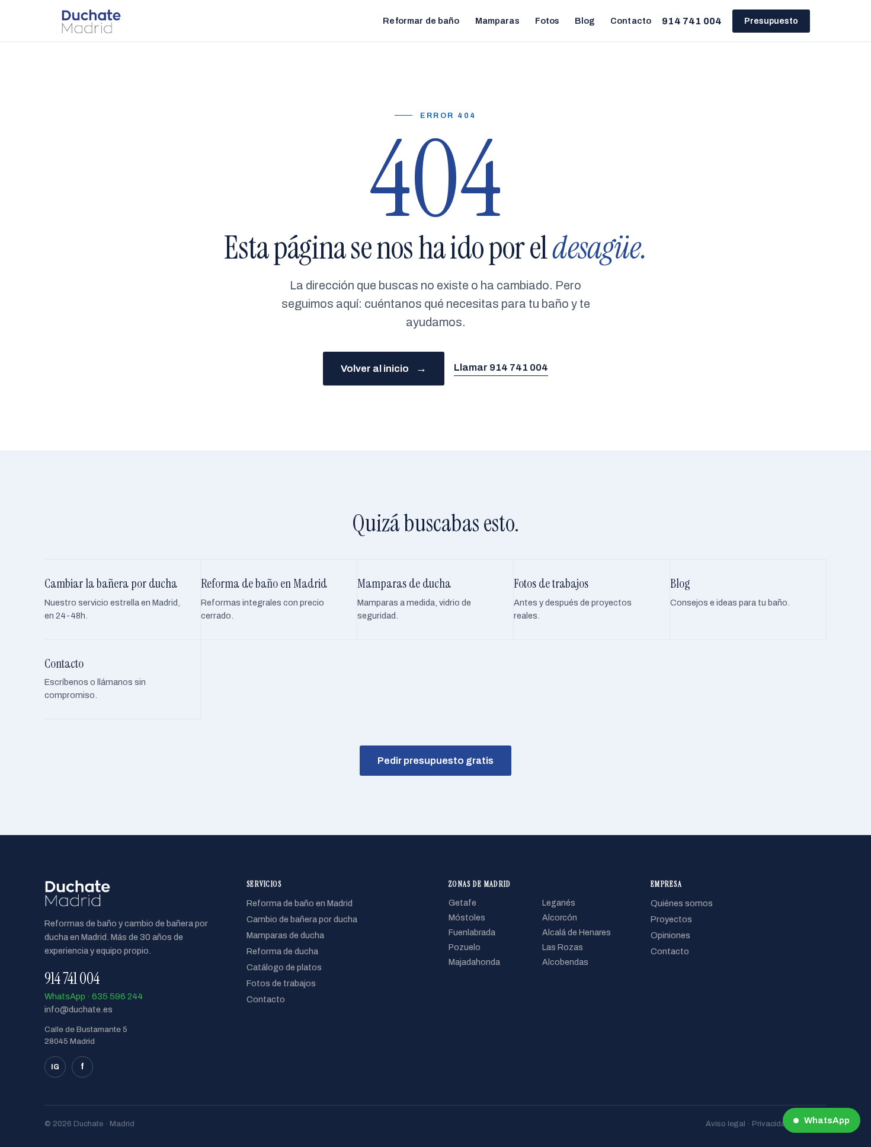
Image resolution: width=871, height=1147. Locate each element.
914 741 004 (692, 21)
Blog (585, 21)
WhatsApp (827, 1120)
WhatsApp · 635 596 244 (93, 996)
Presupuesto (771, 21)
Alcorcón (559, 917)
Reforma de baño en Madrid (299, 903)
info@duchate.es (78, 1009)
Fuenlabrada (472, 932)
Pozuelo (465, 947)
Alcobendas (565, 962)
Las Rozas (562, 947)
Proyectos (671, 919)
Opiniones (670, 935)
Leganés (558, 903)
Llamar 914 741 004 (501, 367)
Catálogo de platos (284, 967)
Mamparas (497, 21)
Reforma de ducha (282, 951)
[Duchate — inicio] (91, 20)
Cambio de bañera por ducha (301, 919)
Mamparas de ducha (285, 935)
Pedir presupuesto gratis (435, 761)
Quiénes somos (682, 903)
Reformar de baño (421, 21)
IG (55, 1067)
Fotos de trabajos (281, 983)
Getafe (462, 903)
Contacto (630, 21)
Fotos (547, 21)
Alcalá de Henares (576, 932)
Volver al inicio (384, 368)
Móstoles (467, 917)
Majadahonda (474, 962)
